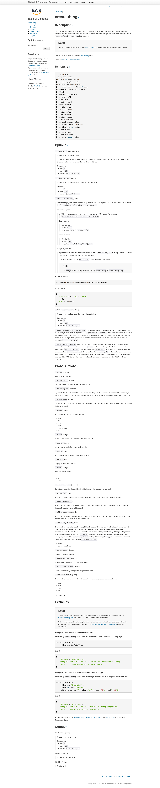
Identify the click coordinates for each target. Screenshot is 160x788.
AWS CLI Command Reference (43, 2)
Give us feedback (34, 65)
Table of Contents (38, 18)
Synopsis (33, 27)
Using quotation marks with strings (104, 624)
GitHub (91, 2)
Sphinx (129, 784)
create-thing (32, 22)
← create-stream (107, 7)
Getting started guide (65, 618)
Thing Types (110, 717)
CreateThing (84, 56)
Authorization (89, 47)
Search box (32, 45)
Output (32, 36)
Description (34, 25)
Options (32, 29)
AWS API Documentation (71, 60)
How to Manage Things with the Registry (88, 717)
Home (65, 2)
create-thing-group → (123, 7)
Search (46, 48)
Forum (83, 2)
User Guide (74, 2)
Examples (33, 33)
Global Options (35, 31)
